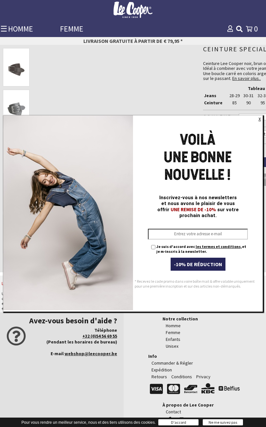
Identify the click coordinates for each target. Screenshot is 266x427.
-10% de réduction (198, 264)
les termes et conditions (218, 246)
